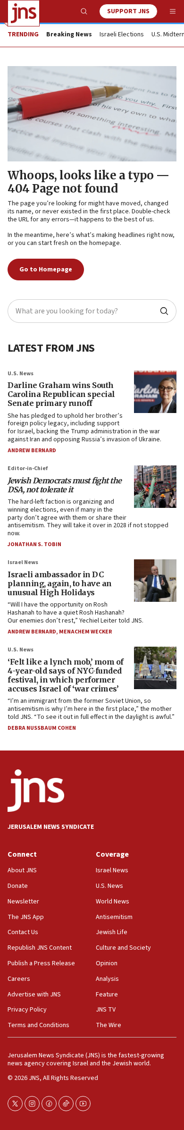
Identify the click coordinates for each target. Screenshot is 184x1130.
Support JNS (128, 11)
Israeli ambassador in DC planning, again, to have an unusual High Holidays (60, 583)
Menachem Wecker (85, 632)
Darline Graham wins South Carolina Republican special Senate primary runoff (61, 394)
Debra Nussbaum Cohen (42, 728)
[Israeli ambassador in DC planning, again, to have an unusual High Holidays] (155, 580)
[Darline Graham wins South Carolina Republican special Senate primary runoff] (155, 392)
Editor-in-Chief (28, 468)
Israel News (23, 562)
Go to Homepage (45, 269)
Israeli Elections (122, 35)
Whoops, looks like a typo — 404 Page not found (88, 182)
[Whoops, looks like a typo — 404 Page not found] (92, 113)
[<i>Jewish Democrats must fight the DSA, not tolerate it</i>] (155, 486)
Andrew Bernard (32, 451)
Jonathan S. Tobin (34, 544)
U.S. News (20, 374)
